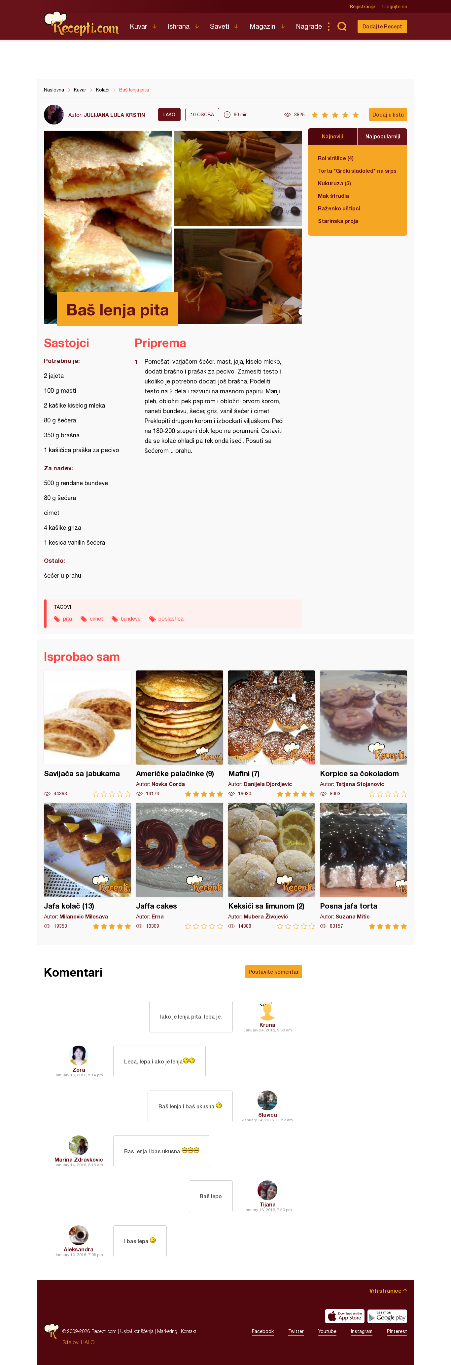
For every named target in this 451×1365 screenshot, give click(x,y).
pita (67, 619)
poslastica (171, 619)
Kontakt (188, 1331)
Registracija (362, 6)
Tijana (268, 1204)
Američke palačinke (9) (179, 733)
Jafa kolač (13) (87, 866)
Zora (78, 1069)
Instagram (361, 1331)
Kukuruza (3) (334, 183)
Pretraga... (341, 26)
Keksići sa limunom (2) (271, 866)
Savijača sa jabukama (87, 733)
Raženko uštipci (339, 208)
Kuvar (138, 26)
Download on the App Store (344, 1316)
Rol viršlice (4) (336, 158)
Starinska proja (338, 221)
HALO (87, 1342)
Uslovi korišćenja (137, 1331)
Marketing (167, 1331)
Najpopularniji (382, 136)
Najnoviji (332, 136)
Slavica (267, 1114)
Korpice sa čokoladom (363, 733)
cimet (96, 619)
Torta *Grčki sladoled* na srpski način (357, 170)
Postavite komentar (274, 971)
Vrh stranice (385, 1290)
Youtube (327, 1331)
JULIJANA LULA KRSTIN (114, 115)
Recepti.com (82, 24)
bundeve (131, 619)
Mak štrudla (333, 196)
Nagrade (309, 26)
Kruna (267, 1025)
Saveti (219, 26)
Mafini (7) (271, 733)
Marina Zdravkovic (78, 1159)
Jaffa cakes (179, 866)
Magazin (262, 26)
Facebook (263, 1331)
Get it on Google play (387, 1316)
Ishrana (179, 26)
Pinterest (397, 1331)
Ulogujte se (394, 6)
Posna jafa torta (363, 866)
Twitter (296, 1331)
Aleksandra (78, 1249)
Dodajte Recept (382, 26)
